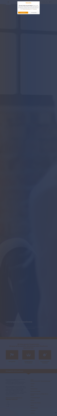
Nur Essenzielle (33, 12)
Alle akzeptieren (23, 12)
